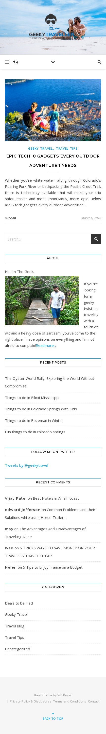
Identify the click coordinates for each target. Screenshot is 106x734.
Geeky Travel (40, 148)
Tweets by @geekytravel (26, 465)
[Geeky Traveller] (53, 26)
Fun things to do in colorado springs (35, 431)
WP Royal (64, 695)
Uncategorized (17, 648)
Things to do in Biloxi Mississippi (32, 397)
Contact (93, 701)
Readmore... (46, 345)
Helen (11, 567)
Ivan (9, 548)
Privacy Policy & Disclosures (30, 701)
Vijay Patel (16, 498)
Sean (12, 218)
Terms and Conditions (69, 701)
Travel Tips (67, 148)
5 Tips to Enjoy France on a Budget (53, 567)
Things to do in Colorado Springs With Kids (41, 408)
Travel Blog (14, 625)
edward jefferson (23, 510)
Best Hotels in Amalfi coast (56, 498)
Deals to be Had (19, 603)
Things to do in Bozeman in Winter (34, 420)
